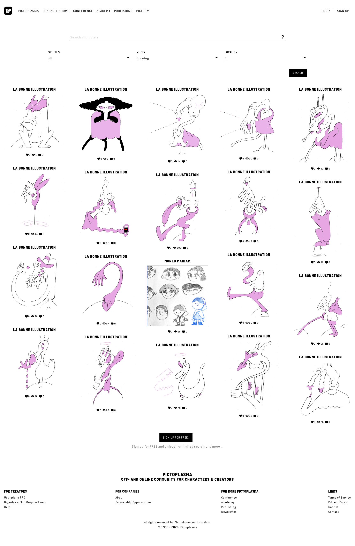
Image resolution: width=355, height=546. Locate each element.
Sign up (343, 11)
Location (231, 52)
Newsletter (228, 512)
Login (326, 11)
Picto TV (142, 11)
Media (140, 52)
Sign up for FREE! (176, 437)
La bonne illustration (34, 89)
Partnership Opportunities (133, 502)
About (119, 497)
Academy (103, 11)
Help (7, 507)
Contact (333, 512)
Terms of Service (339, 497)
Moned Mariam (177, 261)
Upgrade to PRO (14, 497)
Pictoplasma (28, 11)
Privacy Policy (338, 502)
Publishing (123, 11)
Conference (83, 11)
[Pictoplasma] (8, 11)
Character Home (56, 11)
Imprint (333, 507)
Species (54, 52)
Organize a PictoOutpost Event (25, 502)
